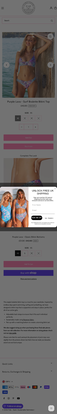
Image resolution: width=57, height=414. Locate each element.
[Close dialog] (55, 189)
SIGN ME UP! (36, 217)
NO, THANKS (49, 218)
